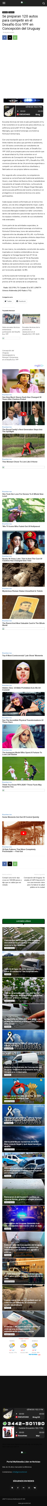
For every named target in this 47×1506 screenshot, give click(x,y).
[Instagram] (29, 1488)
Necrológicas (9, 1048)
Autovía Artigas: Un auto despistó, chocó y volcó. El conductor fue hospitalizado (23, 970)
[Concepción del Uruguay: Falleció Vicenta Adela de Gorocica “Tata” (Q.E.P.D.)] (23, 1115)
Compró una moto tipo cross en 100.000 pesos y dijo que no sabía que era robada (12, 881)
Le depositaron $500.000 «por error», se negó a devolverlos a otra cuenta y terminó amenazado (23, 1021)
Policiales (7, 974)
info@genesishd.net (20, 1472)
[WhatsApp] (15, 37)
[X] (10, 37)
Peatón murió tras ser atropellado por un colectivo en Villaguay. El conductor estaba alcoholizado (22, 1302)
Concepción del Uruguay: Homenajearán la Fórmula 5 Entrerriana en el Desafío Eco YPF (10, 355)
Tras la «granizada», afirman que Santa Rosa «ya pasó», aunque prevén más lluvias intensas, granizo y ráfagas (23, 995)
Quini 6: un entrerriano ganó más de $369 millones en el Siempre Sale (22, 1097)
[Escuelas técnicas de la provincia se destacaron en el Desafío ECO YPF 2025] (31, 319)
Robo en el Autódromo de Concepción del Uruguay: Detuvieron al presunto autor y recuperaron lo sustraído (23, 1069)
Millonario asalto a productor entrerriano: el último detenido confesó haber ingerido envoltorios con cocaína (23, 1170)
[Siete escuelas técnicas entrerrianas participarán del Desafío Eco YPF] (11, 319)
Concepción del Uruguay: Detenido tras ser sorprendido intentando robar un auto (23, 1224)
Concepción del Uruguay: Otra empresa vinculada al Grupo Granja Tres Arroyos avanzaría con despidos (22, 942)
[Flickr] (23, 1488)
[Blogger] (12, 1488)
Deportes (11, 12)
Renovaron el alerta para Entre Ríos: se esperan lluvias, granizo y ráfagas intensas (23, 1198)
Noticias (5, 12)
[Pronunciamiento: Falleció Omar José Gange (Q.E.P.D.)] (23, 1040)
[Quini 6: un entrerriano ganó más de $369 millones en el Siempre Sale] (23, 1091)
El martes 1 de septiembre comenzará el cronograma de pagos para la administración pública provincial (22, 1328)
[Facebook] (4, 37)
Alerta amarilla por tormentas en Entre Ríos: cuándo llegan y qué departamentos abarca (22, 1144)
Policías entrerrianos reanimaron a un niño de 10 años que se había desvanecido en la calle (23, 1276)
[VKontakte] (35, 1488)
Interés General (9, 948)
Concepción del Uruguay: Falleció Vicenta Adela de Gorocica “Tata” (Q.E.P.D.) (23, 1119)
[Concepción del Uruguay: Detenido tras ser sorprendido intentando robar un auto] (23, 1218)
